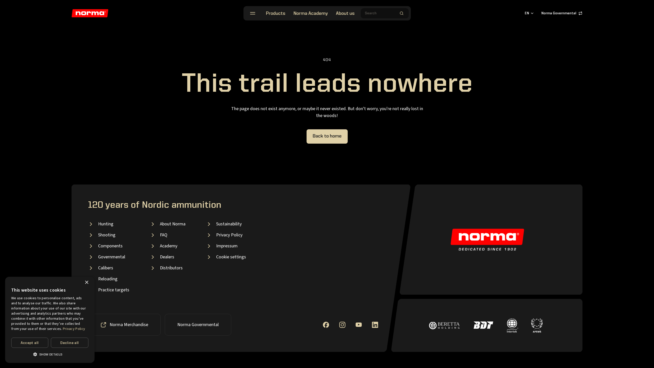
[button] (49, 354)
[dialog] (50, 320)
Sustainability (229, 224)
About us (345, 13)
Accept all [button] (30, 343)
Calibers (105, 268)
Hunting (105, 224)
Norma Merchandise (129, 324)
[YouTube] (359, 325)
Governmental (111, 257)
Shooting (106, 235)
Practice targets (113, 290)
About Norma (172, 224)
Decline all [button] (69, 343)
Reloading (108, 279)
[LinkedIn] (375, 325)
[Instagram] (342, 325)
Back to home (327, 136)
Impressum (227, 246)
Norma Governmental (558, 13)
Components (110, 246)
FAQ (163, 235)
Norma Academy (311, 13)
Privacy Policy (229, 235)
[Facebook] (326, 325)
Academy (168, 246)
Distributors (171, 268)
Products (275, 13)
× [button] (86, 282)
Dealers (167, 257)
